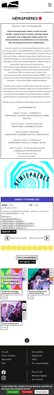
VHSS (34, 359)
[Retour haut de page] (27, 342)
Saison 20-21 (38, 12)
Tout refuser (27, 392)
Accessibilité (37, 352)
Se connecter (37, 379)
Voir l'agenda (24, 261)
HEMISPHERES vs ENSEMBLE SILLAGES (17, 223)
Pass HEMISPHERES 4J (11, 219)
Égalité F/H (37, 355)
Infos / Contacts (8, 355)
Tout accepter (13, 392)
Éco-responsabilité (40, 363)
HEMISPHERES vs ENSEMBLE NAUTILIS (17, 225)
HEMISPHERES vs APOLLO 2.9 (13, 228)
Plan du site (37, 372)
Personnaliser (41, 392)
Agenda (29, 12)
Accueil (22, 12)
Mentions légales (39, 375)
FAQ (3, 363)
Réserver (6, 232)
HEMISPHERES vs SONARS (12, 221)
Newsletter (6, 359)
